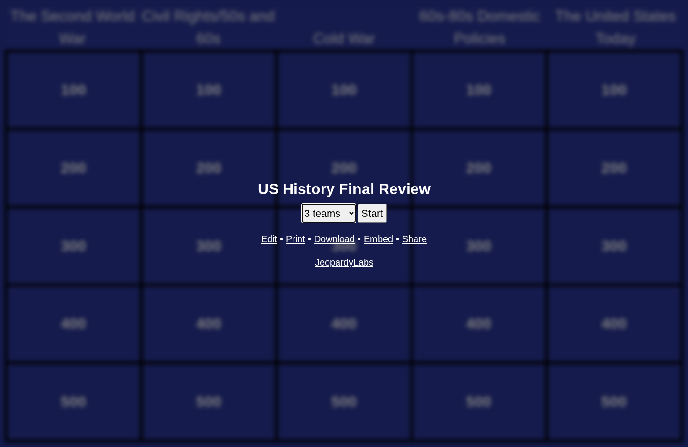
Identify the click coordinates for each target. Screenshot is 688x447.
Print (295, 239)
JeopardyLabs (344, 262)
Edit (269, 239)
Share (414, 239)
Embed (378, 239)
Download (334, 239)
